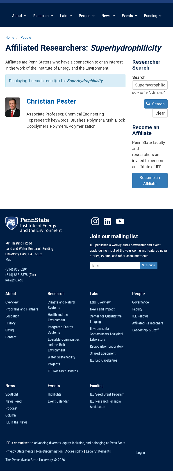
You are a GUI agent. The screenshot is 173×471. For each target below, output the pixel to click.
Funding (151, 15)
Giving (9, 330)
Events (128, 15)
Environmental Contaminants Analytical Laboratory (106, 334)
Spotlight (11, 394)
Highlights (54, 394)
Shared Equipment (103, 353)
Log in (140, 453)
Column (10, 415)
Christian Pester (51, 101)
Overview (11, 302)
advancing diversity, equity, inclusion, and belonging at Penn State (79, 443)
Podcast (11, 408)
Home (9, 37)
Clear (160, 113)
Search (139, 77)
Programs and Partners (21, 309)
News (107, 15)
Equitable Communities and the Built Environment (64, 344)
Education (12, 316)
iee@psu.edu (14, 280)
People (85, 15)
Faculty (137, 309)
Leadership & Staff (145, 330)
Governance (140, 302)
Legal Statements (98, 451)
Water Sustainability (61, 357)
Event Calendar (58, 401)
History (10, 323)
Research (41, 15)
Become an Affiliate (150, 180)
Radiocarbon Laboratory (107, 346)
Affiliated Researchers (147, 323)
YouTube (120, 221)
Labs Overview (100, 302)
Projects (54, 364)
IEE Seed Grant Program (107, 394)
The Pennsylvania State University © (35, 460)
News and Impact (102, 309)
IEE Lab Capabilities (103, 360)
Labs (64, 15)
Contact (10, 337)
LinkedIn (107, 221)
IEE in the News (16, 422)
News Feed (13, 401)
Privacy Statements (19, 451)
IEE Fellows (140, 316)
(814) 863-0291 (16, 269)
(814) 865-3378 (16, 275)
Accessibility (74, 451)
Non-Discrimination (49, 451)
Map (8, 259)
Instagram (95, 221)
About (17, 15)
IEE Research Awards (63, 371)
